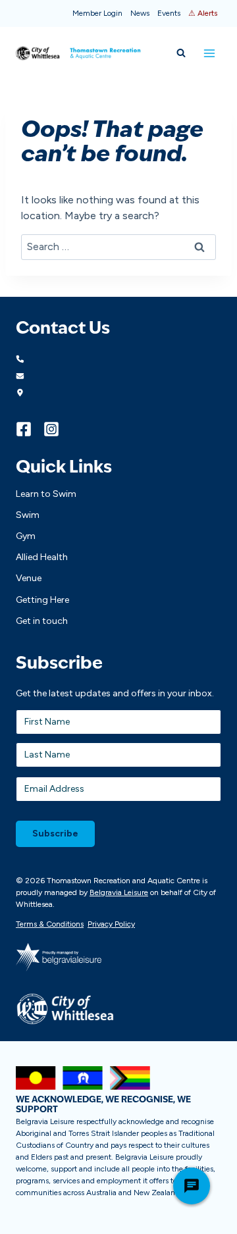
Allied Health (42, 557)
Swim (28, 515)
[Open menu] (209, 53)
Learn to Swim (46, 494)
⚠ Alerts (202, 13)
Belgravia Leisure (119, 892)
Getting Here (42, 599)
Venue (28, 578)
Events (168, 13)
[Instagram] (57, 429)
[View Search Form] (181, 53)
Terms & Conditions (50, 924)
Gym (26, 536)
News (139, 13)
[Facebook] (29, 429)
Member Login (97, 13)
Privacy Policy (111, 924)
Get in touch (42, 621)
